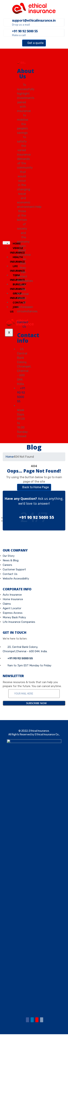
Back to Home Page (35, 487)
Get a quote (35, 43)
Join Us (14, 309)
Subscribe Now (36, 703)
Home (9, 456)
